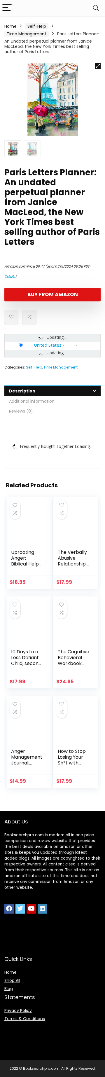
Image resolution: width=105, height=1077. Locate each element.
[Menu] (7, 8)
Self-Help (36, 26)
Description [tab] (22, 391)
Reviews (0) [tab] (21, 411)
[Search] (96, 8)
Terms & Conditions (24, 1019)
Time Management (26, 34)
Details (9, 276)
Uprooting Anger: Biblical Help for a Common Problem (25, 567)
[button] (98, 66)
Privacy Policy (18, 1010)
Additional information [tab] (32, 401)
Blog (8, 989)
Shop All (12, 980)
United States (48, 345)
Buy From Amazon (52, 294)
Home (10, 26)
